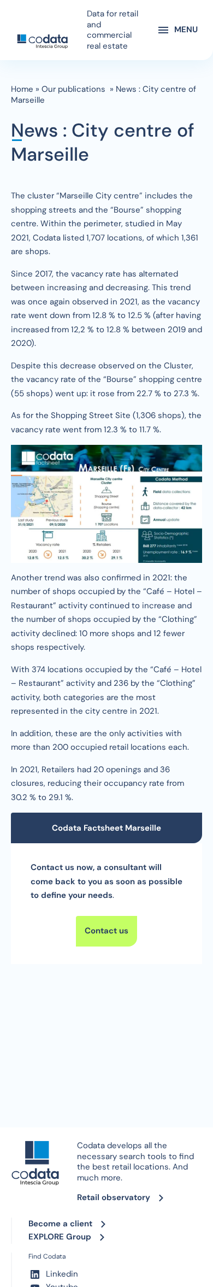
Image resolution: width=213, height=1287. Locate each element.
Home (22, 89)
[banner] (42, 41)
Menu (186, 29)
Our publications (75, 89)
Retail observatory (113, 1197)
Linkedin (62, 1273)
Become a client (60, 1223)
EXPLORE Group (59, 1236)
